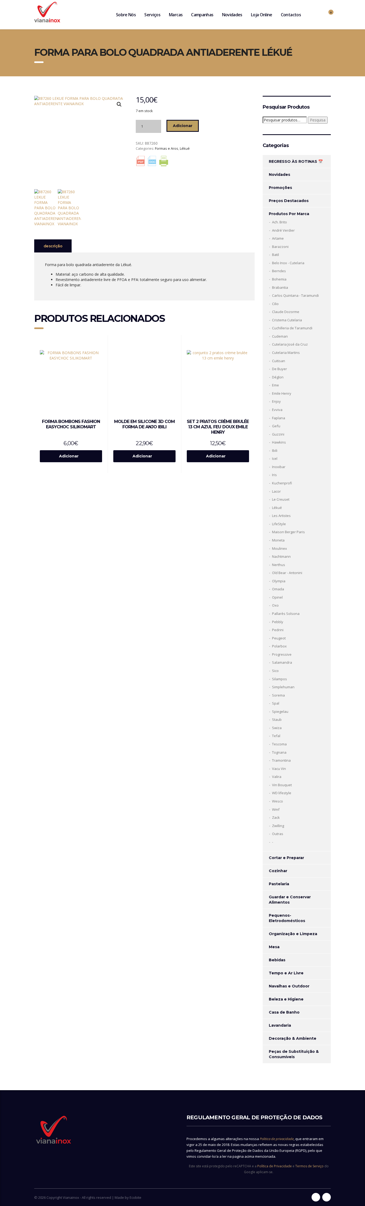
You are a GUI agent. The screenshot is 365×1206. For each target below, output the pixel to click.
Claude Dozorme (285, 311)
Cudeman (280, 336)
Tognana (279, 752)
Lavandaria (280, 1025)
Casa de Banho (284, 1012)
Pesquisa (317, 119)
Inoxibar (278, 466)
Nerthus (278, 564)
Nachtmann (281, 556)
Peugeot (279, 638)
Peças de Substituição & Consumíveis (294, 1054)
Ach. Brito (279, 222)
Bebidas (277, 960)
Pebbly (277, 621)
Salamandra (282, 662)
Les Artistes (281, 515)
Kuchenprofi (282, 483)
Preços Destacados (289, 200)
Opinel (277, 597)
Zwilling (278, 825)
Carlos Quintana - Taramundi (295, 295)
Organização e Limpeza (293, 933)
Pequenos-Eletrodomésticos (287, 918)
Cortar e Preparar (286, 857)
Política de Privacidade (274, 1166)
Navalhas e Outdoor (289, 986)
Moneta (278, 540)
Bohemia (279, 279)
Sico (275, 670)
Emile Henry (281, 393)
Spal (275, 703)
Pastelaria (279, 883)
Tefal (276, 735)
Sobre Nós (126, 15)
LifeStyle (279, 523)
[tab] (53, 245)
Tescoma (279, 744)
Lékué (185, 148)
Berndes (279, 270)
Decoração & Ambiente (292, 1038)
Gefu (276, 426)
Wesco (277, 801)
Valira (276, 776)
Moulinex (279, 548)
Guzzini (278, 434)
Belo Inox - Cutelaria (288, 262)
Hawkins (279, 442)
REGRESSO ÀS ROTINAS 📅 (296, 161)
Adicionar (182, 125)
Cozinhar (278, 870)
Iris (274, 474)
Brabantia (280, 287)
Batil (275, 254)
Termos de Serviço (309, 1166)
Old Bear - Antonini (287, 572)
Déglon (278, 377)
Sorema (278, 695)
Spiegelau (280, 711)
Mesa (274, 946)
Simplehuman (283, 687)
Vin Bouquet (282, 784)
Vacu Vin (279, 768)
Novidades (232, 15)
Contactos (291, 15)
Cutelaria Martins (286, 352)
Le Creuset (280, 499)
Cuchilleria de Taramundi (292, 328)
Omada (278, 589)
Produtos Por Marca (289, 213)
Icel (274, 458)
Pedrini (278, 629)
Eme (275, 385)
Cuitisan (278, 360)
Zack (276, 817)
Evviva (277, 409)
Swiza (277, 727)
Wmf (275, 809)
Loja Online (261, 15)
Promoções (280, 187)
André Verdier (283, 230)
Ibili (274, 450)
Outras (277, 833)
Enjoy (276, 401)
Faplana (278, 418)
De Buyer (279, 368)
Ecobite (135, 1197)
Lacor (276, 491)
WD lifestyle (281, 792)
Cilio (275, 303)
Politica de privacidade (277, 1138)
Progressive (282, 654)
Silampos (279, 679)
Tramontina (281, 760)
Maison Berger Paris (288, 531)
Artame (278, 238)
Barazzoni (280, 246)
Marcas (176, 15)
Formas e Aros (166, 148)
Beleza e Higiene (286, 999)
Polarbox (279, 646)
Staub (277, 719)
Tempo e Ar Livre (286, 973)
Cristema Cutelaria (287, 320)
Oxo (275, 605)
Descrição (53, 246)
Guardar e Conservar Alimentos (290, 900)
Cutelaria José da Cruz (290, 344)
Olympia (278, 581)
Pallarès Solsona (286, 613)
